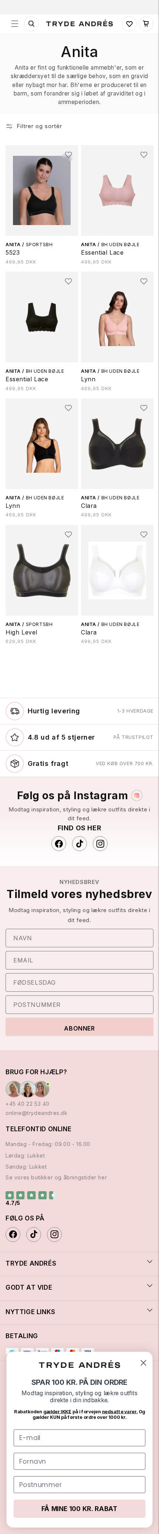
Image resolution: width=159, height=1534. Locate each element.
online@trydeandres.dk (37, 1113)
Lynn (88, 379)
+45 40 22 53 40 (28, 1104)
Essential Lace (102, 252)
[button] (15, 24)
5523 (13, 252)
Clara (89, 505)
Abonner (79, 1028)
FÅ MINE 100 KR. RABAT (79, 1509)
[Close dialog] (143, 1363)
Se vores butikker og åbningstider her (56, 1177)
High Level (21, 632)
